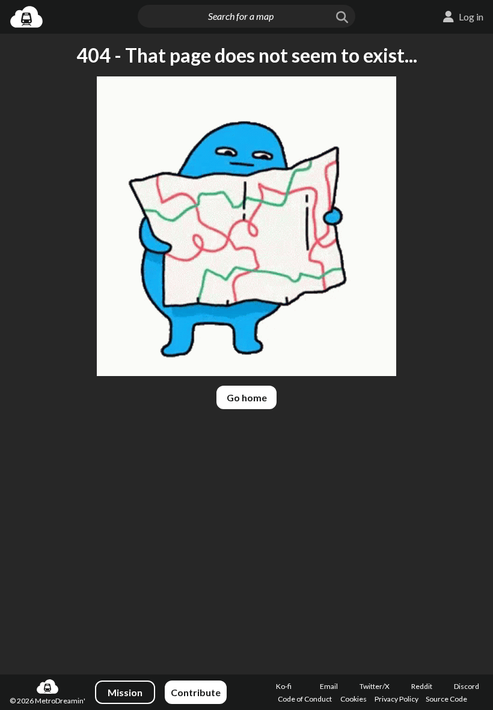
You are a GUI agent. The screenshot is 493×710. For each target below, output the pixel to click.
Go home (247, 397)
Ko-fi (284, 686)
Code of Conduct (305, 698)
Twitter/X (375, 686)
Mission (125, 692)
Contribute (196, 692)
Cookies (353, 698)
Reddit (421, 686)
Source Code (446, 698)
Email (329, 686)
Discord (466, 686)
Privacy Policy (396, 698)
